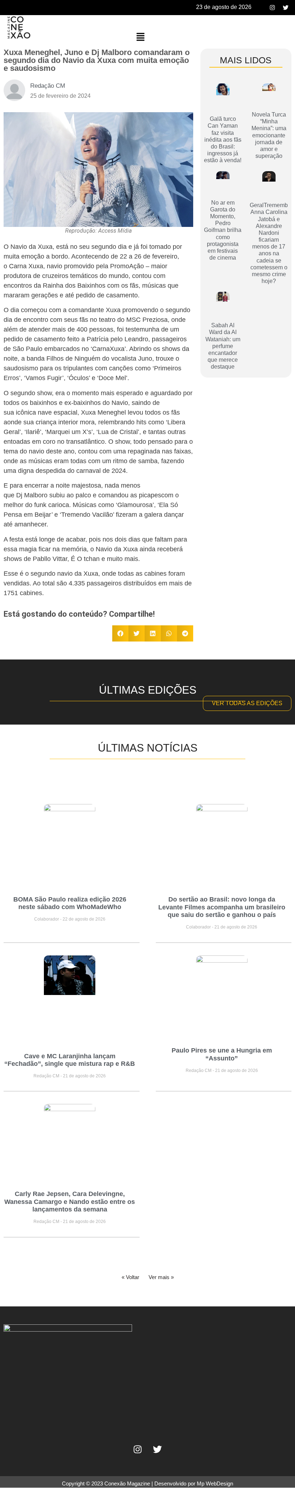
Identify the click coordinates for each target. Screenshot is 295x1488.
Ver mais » (161, 1277)
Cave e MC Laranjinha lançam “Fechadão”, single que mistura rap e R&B (69, 1060)
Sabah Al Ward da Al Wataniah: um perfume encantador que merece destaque (222, 346)
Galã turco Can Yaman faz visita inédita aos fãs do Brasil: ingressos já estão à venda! (222, 139)
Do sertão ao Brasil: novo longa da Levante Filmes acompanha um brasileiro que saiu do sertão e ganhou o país (221, 907)
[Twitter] (285, 7)
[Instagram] (272, 7)
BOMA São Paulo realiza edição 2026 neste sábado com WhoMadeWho (69, 903)
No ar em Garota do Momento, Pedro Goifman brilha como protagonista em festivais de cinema (222, 230)
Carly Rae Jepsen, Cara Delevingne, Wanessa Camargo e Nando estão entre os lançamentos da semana (69, 1201)
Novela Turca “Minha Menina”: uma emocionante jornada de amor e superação (268, 135)
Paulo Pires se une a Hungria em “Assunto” (222, 1054)
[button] (140, 37)
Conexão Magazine (127, 1483)
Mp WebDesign (215, 1483)
